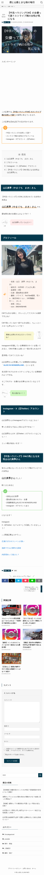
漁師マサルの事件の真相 (11, 548)
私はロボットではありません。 (15, 754)
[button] (5, 580)
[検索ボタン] (41, 2)
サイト (6, 741)
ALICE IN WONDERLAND (13, 365)
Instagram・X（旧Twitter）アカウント (22, 166)
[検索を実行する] (40, 775)
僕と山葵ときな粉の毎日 (22, 2)
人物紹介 (8, 848)
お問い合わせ (27, 868)
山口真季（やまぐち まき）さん (20, 159)
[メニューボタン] (2, 2)
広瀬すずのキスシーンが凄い (13, 541)
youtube (7, 839)
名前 (6, 726)
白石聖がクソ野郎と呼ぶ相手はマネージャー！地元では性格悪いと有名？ (22, 811)
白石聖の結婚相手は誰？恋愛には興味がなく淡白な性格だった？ (22, 818)
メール (7, 734)
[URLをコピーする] (39, 580)
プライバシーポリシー (14, 868)
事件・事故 (8, 843)
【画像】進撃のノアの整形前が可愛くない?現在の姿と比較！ (21, 805)
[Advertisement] (22, 85)
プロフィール (12, 162)
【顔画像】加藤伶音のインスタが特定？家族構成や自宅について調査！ (22, 791)
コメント (8, 700)
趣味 (15, 570)
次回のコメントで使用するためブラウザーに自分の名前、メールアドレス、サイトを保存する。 (22, 749)
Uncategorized (9, 834)
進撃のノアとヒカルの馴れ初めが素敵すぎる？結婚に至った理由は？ (22, 798)
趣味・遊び (7, 22)
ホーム (34, 868)
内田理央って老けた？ (10, 555)
